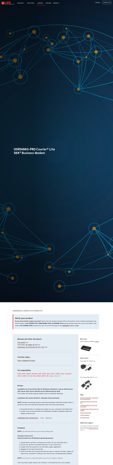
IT (41, 347)
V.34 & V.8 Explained (84, 415)
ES (43, 347)
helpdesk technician (93, 428)
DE (34, 345)
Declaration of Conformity (26, 347)
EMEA (30, 345)
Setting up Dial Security (85, 412)
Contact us (107, 2)
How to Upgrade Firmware (26, 360)
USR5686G (65, 325)
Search (97, 2)
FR (36, 345)
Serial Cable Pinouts (84, 417)
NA (27, 345)
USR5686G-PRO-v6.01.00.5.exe (28, 418)
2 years (97, 341)
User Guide (21, 342)
